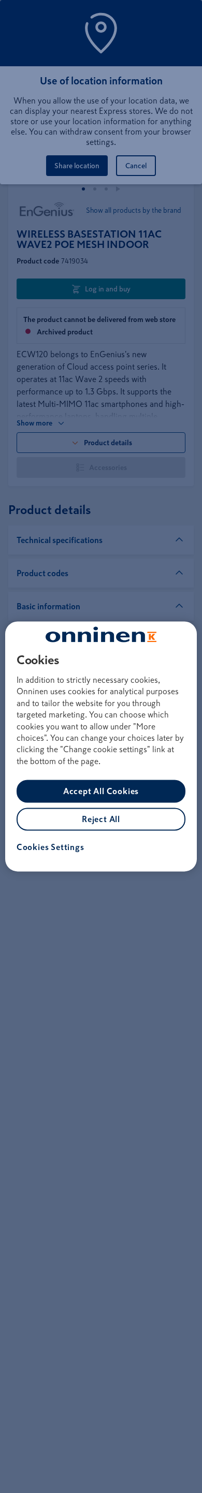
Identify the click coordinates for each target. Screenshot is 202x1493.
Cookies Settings (50, 847)
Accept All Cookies (101, 791)
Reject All (101, 819)
